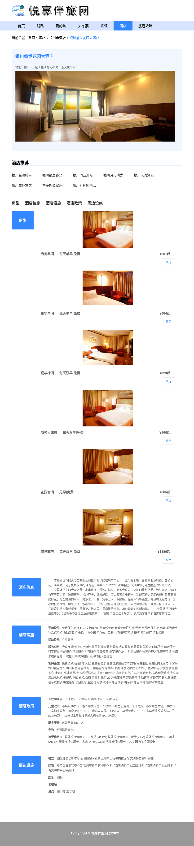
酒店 (123, 25)
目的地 (61, 25)
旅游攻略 (145, 25)
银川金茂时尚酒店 (23, 175)
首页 (21, 25)
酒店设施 (53, 203)
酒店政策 (74, 203)
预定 (168, 560)
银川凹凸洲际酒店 (85, 175)
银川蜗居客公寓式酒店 (54, 175)
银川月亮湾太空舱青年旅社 (115, 175)
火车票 (83, 25)
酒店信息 (32, 203)
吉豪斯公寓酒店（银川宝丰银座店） (54, 185)
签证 (104, 25)
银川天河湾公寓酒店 (146, 175)
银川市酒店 (58, 37)
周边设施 (95, 203)
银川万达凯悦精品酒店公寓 (85, 185)
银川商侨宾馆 (22, 185)
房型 (15, 203)
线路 (40, 25)
